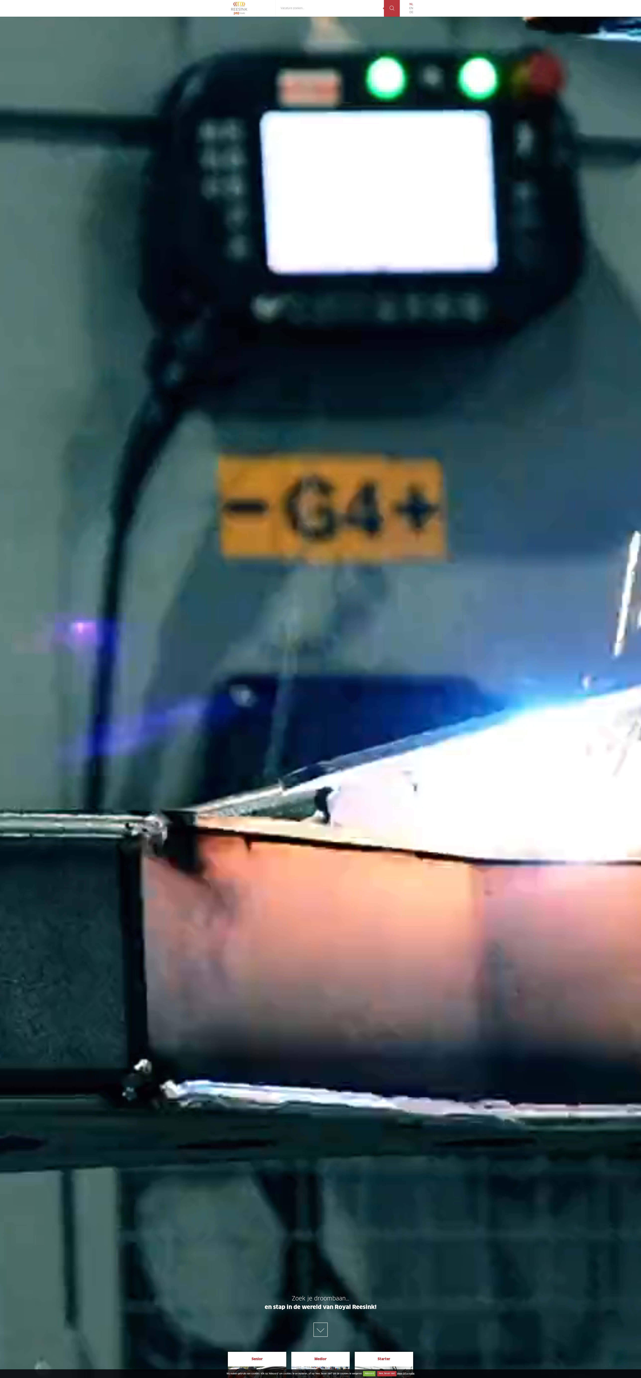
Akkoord (369, 1373)
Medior (320, 1359)
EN (411, 8)
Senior (257, 1359)
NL (411, 4)
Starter (384, 1359)
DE (411, 12)
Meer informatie (405, 1373)
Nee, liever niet (387, 1373)
